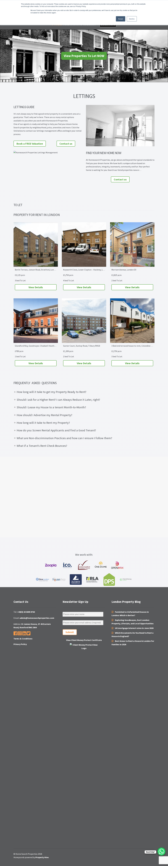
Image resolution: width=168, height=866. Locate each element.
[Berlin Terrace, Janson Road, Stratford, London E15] (36, 244)
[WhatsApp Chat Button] (161, 851)
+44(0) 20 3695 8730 (26, 612)
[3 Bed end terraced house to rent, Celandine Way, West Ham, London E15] (132, 320)
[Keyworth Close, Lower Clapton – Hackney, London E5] (84, 244)
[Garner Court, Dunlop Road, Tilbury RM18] (84, 320)
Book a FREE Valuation (29, 143)
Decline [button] (132, 19)
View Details (35, 287)
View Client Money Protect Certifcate (84, 640)
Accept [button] (120, 19)
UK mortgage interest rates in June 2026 (134, 628)
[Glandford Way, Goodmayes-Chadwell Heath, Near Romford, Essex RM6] (36, 320)
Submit (69, 632)
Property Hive (42, 857)
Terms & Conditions (23, 638)
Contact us (65, 143)
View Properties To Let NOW (84, 56)
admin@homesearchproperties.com (37, 618)
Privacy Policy (20, 644)
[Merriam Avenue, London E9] (132, 244)
